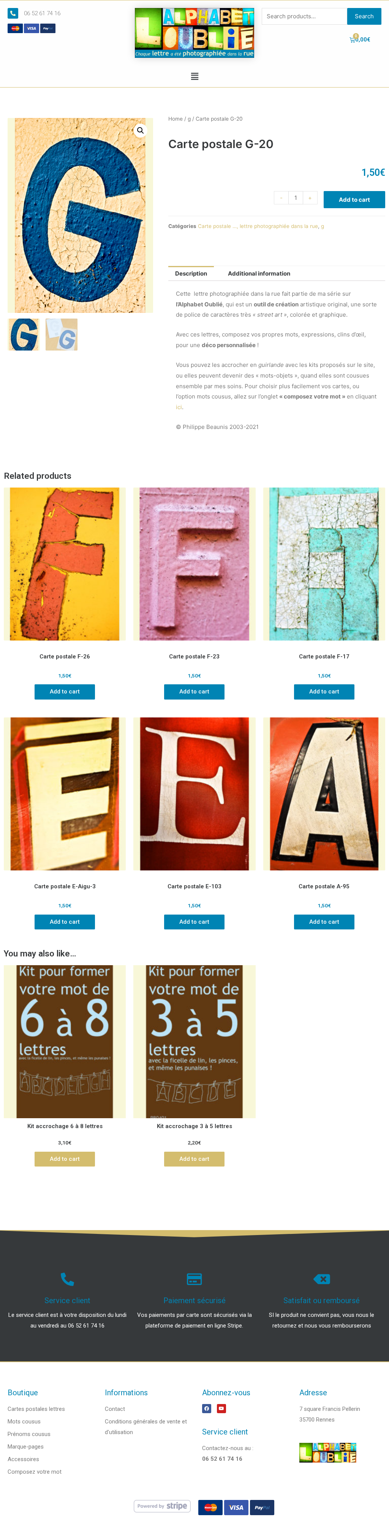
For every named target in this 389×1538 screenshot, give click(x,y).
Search (364, 16)
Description (191, 273)
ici (179, 407)
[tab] (191, 273)
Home (175, 119)
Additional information (259, 273)
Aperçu (64, 642)
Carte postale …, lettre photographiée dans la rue (258, 226)
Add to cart (354, 199)
